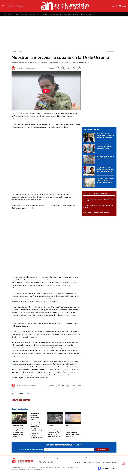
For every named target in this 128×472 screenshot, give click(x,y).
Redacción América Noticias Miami (27, 68)
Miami (10, 14)
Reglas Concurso (97, 462)
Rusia (33, 280)
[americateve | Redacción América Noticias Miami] (13, 69)
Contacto (108, 462)
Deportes (24, 14)
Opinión (76, 14)
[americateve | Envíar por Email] (73, 68)
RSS (104, 462)
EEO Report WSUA (73, 467)
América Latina (54, 14)
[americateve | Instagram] (52, 462)
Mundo (45, 14)
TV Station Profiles (48, 467)
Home (15, 52)
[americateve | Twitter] (40, 462)
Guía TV (84, 14)
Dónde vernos (78, 462)
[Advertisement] (64, 33)
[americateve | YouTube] (49, 462)
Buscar (93, 14)
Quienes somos (87, 462)
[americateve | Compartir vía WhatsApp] (68, 68)
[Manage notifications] (123, 463)
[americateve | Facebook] (44, 462)
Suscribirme (102, 449)
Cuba (4, 14)
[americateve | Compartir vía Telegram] (79, 68)
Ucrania (14, 364)
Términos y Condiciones (35, 467)
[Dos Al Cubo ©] (107, 470)
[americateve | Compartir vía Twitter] (63, 68)
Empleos (114, 462)
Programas (67, 14)
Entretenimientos (35, 14)
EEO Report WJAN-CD (60, 467)
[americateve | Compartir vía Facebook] (58, 68)
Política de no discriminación (19, 467)
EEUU (16, 14)
